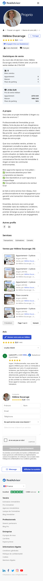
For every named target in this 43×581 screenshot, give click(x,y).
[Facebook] (4, 226)
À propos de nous (9, 535)
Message (13, 469)
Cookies (5, 557)
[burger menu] (38, 3)
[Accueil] (3, 30)
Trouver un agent (13, 30)
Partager (35, 36)
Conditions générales (10, 551)
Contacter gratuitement (22, 448)
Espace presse (8, 542)
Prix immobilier (8, 505)
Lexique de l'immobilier (11, 511)
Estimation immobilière (11, 502)
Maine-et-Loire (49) (29, 30)
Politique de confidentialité (12, 554)
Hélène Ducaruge (30, 261)
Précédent (8, 323)
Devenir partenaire (10, 523)
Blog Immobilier (9, 514)
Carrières (6, 538)
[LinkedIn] (9, 226)
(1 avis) (20, 40)
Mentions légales (9, 560)
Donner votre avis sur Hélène (18, 337)
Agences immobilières (11, 508)
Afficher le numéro (32, 469)
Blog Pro (6, 526)
